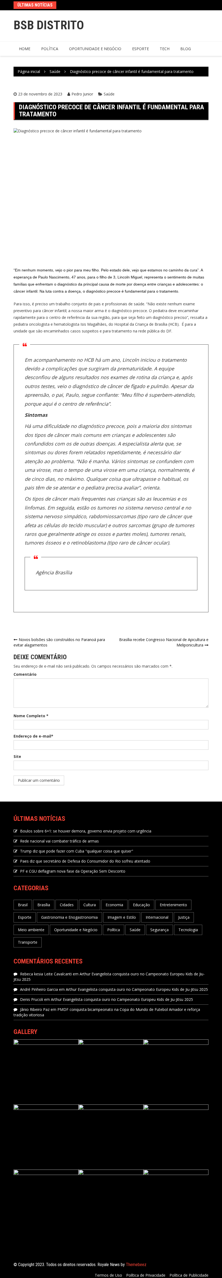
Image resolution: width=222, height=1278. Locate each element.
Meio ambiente (31, 929)
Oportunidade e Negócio (95, 48)
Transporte (27, 942)
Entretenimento (173, 904)
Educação (141, 904)
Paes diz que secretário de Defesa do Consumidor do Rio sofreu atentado (85, 861)
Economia (114, 904)
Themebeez (136, 1264)
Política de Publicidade (188, 1275)
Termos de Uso (108, 1275)
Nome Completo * (31, 715)
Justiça (184, 917)
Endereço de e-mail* (33, 736)
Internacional (157, 917)
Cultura (89, 904)
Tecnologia (188, 929)
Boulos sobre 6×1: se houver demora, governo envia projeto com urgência (85, 831)
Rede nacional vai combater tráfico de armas (59, 841)
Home (24, 48)
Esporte (140, 48)
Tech (164, 48)
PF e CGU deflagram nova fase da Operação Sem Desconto (72, 871)
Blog (185, 48)
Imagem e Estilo (121, 917)
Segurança (159, 929)
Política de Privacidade (145, 1275)
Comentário (25, 674)
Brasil (23, 904)
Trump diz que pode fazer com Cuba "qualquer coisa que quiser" (76, 851)
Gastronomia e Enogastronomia (69, 917)
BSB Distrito (49, 25)
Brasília (43, 904)
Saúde (109, 94)
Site (17, 756)
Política (49, 48)
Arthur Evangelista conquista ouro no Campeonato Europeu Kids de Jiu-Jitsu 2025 (137, 989)
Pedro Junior (82, 94)
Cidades (67, 904)
